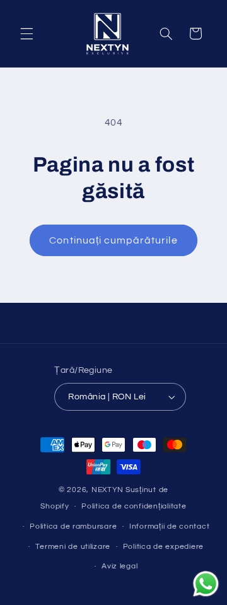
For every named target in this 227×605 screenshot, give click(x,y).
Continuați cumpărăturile (113, 240)
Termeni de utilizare (72, 546)
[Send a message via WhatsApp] (206, 584)
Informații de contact (169, 526)
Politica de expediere (163, 546)
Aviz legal (119, 566)
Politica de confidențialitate (133, 506)
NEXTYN (107, 489)
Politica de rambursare (73, 526)
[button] (26, 33)
